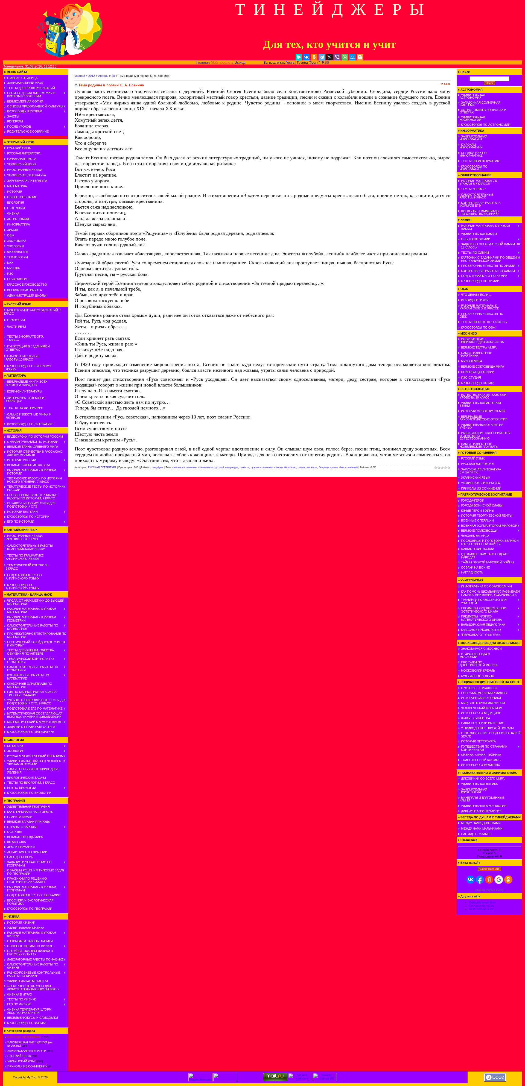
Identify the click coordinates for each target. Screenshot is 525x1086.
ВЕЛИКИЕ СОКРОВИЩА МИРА (482, 366)
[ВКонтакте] (306, 57)
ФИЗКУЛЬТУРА (17, 251)
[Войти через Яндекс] (489, 880)
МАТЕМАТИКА (17, 186)
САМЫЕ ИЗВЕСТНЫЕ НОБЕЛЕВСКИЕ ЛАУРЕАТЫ (478, 445)
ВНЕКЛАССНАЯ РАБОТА (24, 290)
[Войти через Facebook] (480, 880)
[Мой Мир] (352, 57)
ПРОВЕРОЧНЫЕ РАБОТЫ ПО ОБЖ (480, 315)
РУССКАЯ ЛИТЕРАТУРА (23, 153)
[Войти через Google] (498, 879)
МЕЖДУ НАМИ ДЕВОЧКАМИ (481, 823)
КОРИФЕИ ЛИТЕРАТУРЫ (24, 391)
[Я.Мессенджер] (299, 57)
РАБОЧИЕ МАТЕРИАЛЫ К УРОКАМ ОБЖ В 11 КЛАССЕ (478, 307)
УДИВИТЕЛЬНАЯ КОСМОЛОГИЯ (471, 118)
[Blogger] (360, 57)
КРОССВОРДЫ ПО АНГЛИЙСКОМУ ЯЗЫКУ (21, 586)
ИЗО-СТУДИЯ (471, 377)
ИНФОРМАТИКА (18, 224)
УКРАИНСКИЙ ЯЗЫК (21, 164)
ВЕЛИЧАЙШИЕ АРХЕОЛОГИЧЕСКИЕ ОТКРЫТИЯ (483, 418)
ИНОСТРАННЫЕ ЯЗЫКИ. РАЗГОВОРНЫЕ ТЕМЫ (23, 537)
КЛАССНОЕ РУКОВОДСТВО (27, 284)
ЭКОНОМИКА (16, 240)
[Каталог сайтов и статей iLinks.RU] (300, 1080)
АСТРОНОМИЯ (18, 219)
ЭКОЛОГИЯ (15, 246)
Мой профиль (222, 62)
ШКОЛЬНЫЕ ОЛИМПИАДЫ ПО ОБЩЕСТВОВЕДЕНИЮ (478, 212)
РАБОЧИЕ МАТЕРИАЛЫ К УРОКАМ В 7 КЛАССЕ (477, 182)
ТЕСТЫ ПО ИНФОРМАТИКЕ (481, 161)
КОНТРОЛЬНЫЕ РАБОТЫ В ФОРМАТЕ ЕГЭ (479, 204)
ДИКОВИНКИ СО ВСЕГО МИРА (482, 778)
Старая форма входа (489, 890)
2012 (91, 75)
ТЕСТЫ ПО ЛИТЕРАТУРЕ (25, 407)
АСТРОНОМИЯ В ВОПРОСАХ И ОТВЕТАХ (482, 111)
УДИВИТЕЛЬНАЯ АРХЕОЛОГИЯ (483, 805)
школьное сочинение (184, 467)
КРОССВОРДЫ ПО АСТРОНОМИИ (485, 124)
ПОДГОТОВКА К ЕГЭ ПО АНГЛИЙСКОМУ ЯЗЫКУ (23, 576)
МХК (10, 262)
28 (113, 75)
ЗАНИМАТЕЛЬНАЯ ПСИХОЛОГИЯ (472, 791)
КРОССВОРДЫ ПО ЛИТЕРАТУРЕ (30, 424)
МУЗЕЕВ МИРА (471, 361)
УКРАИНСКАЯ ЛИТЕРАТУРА (26, 175)
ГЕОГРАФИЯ (16, 208)
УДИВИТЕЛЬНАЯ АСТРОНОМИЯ (471, 96)
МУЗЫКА (13, 268)
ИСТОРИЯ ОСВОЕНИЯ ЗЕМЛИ (483, 411)
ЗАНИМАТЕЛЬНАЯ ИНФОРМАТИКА (472, 138)
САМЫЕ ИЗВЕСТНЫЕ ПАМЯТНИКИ (475, 354)
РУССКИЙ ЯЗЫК (19, 148)
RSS (325, 63)
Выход (240, 62)
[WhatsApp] (345, 57)
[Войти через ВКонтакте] (470, 880)
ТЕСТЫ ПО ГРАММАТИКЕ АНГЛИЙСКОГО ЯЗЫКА (23, 557)
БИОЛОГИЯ (15, 202)
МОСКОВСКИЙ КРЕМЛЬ (478, 670)
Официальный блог (482, 902)
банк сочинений (348, 467)
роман (301, 467)
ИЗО (10, 273)
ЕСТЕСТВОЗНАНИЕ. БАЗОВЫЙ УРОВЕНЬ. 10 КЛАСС (482, 396)
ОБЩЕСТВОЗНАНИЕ (22, 197)
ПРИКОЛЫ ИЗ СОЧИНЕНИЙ (27, 1066)
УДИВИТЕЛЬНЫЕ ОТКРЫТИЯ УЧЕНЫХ (480, 426)
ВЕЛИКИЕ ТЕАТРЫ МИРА (479, 347)
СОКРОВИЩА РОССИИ (477, 372)
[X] (329, 57)
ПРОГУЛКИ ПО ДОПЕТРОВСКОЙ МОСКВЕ (478, 664)
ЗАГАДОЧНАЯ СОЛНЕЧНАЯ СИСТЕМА (479, 104)
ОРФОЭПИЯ (16, 320)
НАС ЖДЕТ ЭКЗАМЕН (476, 834)
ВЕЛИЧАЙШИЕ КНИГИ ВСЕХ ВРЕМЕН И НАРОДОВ (25, 383)
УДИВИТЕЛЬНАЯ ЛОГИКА (479, 784)
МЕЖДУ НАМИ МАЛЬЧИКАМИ (482, 828)
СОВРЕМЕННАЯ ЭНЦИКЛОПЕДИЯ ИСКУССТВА (481, 341)
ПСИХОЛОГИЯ (17, 279)
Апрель (103, 75)
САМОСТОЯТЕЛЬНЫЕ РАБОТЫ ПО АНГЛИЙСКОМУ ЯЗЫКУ (28, 547)
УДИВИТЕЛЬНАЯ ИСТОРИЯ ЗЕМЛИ (479, 404)
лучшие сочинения (262, 467)
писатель (312, 467)
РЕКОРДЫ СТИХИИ (475, 300)
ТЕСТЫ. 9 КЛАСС (473, 189)
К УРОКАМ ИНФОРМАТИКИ (470, 146)
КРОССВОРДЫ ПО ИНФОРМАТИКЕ (473, 168)
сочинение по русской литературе (218, 467)
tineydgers (158, 467)
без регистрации (328, 467)
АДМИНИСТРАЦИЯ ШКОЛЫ (26, 295)
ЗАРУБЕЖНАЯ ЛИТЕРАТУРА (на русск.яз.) (479, 471)
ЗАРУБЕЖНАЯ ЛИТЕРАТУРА (27, 180)
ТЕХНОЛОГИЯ (17, 257)
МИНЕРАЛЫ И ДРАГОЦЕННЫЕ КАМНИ (481, 799)
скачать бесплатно (285, 467)
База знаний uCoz (481, 909)
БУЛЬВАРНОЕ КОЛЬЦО (477, 676)
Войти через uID (489, 869)
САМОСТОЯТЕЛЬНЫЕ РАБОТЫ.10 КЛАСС (21, 358)
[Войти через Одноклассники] (508, 880)
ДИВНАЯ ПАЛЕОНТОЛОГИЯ (481, 811)
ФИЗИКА (13, 213)
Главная (203, 62)
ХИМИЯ (12, 230)
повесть (244, 467)
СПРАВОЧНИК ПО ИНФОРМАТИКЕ (472, 154)
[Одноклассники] (314, 57)
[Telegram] (322, 57)
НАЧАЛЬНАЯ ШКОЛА (21, 158)
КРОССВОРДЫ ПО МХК (477, 383)
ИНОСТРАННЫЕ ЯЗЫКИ (24, 169)
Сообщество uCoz (481, 905)
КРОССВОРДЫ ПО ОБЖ (478, 327)
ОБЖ (10, 235)
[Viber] (337, 57)
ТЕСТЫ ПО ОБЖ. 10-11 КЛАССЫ (484, 322)
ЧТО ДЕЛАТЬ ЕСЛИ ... (476, 294)
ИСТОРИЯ (14, 191)
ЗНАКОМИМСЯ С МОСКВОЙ (481, 648)
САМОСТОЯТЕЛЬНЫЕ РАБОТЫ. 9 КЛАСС (475, 196)
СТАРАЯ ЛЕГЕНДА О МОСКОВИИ (474, 655)
